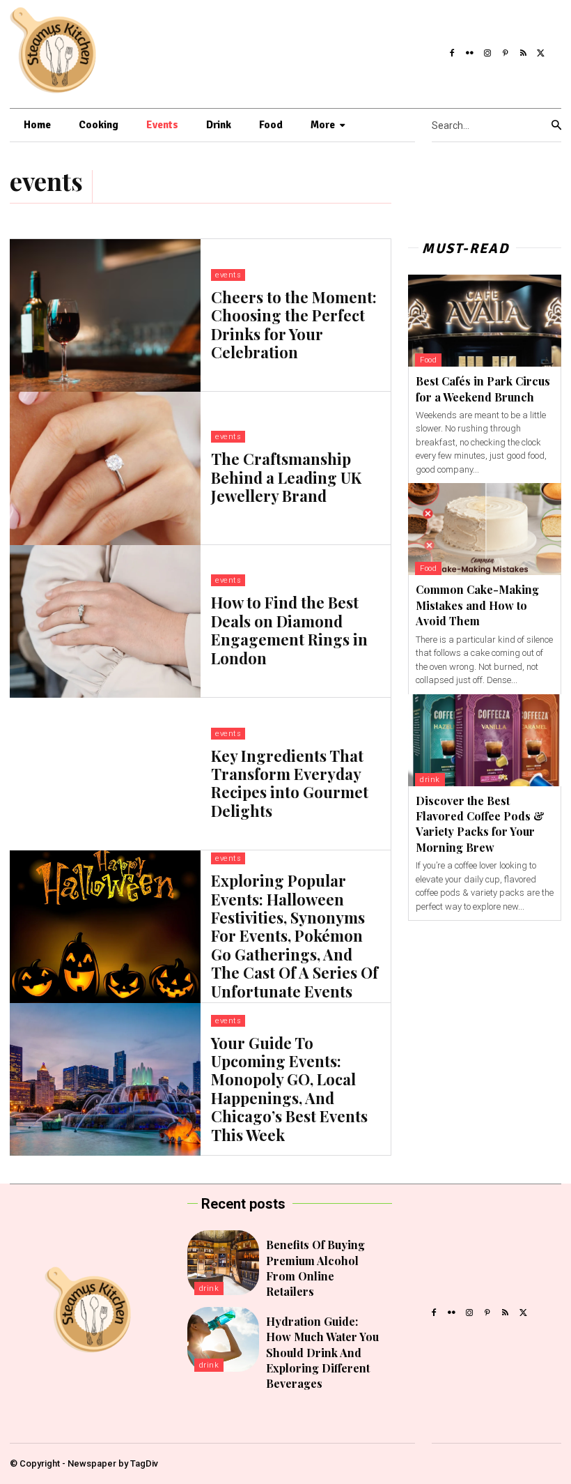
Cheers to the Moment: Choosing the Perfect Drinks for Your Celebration (294, 324)
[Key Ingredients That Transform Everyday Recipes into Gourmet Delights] (105, 774)
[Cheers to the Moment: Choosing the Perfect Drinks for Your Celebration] (105, 315)
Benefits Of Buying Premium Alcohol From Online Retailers (315, 1268)
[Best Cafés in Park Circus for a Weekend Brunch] (484, 321)
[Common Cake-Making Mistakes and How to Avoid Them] (484, 529)
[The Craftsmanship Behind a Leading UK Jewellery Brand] (105, 468)
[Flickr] (470, 50)
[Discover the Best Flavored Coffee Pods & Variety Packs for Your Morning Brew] (484, 740)
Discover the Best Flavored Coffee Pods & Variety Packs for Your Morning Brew (480, 824)
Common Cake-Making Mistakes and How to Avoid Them (477, 605)
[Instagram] (487, 50)
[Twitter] (541, 50)
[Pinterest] (505, 50)
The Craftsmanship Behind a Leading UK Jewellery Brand (286, 477)
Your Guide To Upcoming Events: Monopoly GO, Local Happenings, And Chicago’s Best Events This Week (289, 1088)
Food (428, 360)
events (228, 275)
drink (430, 779)
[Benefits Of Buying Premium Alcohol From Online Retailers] (223, 1262)
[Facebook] (451, 50)
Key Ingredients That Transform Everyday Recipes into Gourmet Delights (289, 783)
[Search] (556, 125)
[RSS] (523, 50)
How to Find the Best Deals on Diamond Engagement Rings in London (289, 630)
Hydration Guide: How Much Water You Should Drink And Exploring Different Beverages (322, 1352)
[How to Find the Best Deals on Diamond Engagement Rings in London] (105, 621)
